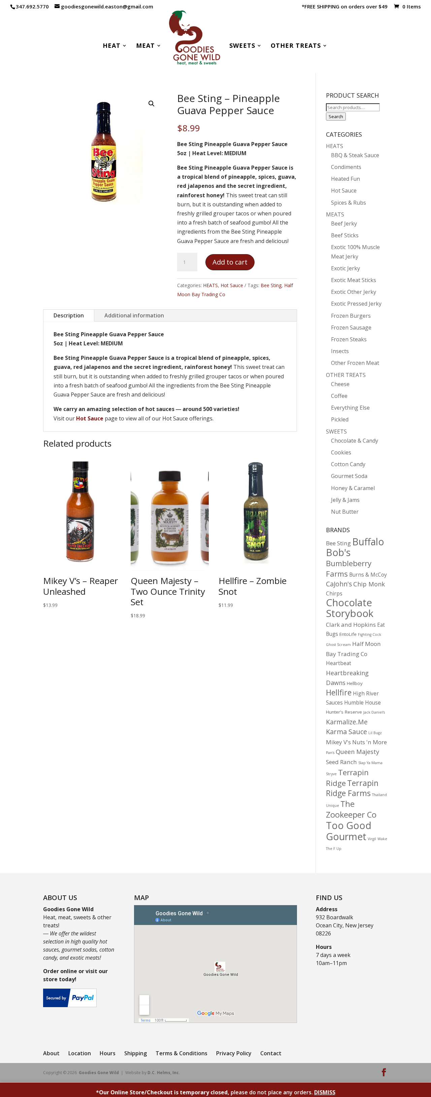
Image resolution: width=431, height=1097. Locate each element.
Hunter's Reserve (344, 712)
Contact (270, 1053)
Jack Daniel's (374, 712)
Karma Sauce (346, 731)
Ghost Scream (338, 644)
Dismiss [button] (324, 1092)
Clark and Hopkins (351, 624)
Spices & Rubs (348, 202)
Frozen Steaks (349, 339)
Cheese (340, 384)
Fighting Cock (369, 634)
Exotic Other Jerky (353, 292)
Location (79, 1053)
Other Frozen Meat (355, 363)
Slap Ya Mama (370, 762)
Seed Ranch (341, 762)
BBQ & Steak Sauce (355, 155)
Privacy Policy (234, 1053)
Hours (107, 1053)
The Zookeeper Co (351, 809)
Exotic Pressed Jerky (356, 303)
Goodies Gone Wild (99, 1072)
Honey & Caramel (353, 488)
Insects (340, 351)
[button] (151, 104)
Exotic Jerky (345, 268)
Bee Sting (271, 285)
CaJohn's (339, 583)
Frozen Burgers (351, 315)
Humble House (362, 702)
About (51, 1053)
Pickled (340, 419)
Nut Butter (345, 511)
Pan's (330, 752)
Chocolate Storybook (349, 608)
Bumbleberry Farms (348, 568)
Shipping (135, 1053)
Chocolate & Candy (354, 440)
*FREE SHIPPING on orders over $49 (345, 7)
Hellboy (355, 683)
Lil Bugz (375, 732)
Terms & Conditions (181, 1053)
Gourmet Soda (349, 476)
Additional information (134, 315)
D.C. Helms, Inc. (163, 1072)
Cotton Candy (348, 464)
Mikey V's (338, 742)
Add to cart (229, 262)
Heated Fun (345, 178)
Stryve (331, 774)
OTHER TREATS (346, 375)
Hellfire (339, 692)
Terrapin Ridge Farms (352, 788)
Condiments (346, 167)
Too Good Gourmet (348, 831)
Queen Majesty (357, 751)
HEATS (210, 285)
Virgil (372, 838)
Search (336, 116)
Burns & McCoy (368, 574)
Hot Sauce (232, 285)
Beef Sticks (345, 235)
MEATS (335, 214)
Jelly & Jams (345, 500)
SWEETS (336, 431)
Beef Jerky (344, 223)
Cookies (341, 452)
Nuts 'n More (369, 742)
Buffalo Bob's (355, 547)
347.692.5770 (32, 6)
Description (69, 315)
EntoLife (348, 634)
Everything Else (350, 407)
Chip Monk (369, 584)
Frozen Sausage (351, 327)
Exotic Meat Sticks (353, 280)
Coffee (339, 396)
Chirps (334, 593)
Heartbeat (338, 663)
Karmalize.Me (347, 721)
